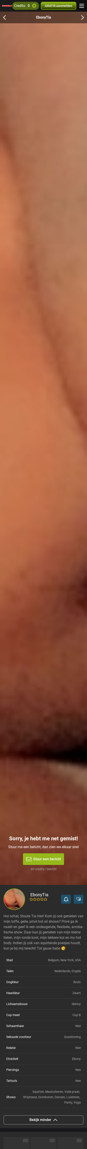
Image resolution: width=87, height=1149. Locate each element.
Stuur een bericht (47, 859)
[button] (66, 899)
